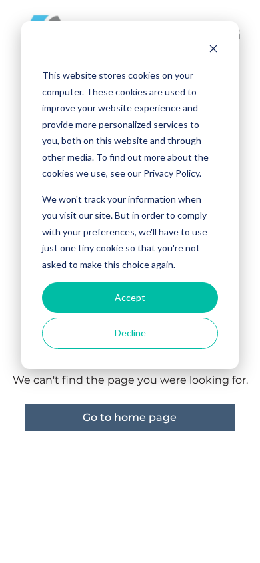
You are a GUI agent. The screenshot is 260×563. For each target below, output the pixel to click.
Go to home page (130, 417)
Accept (130, 297)
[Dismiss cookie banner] (213, 50)
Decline (130, 332)
